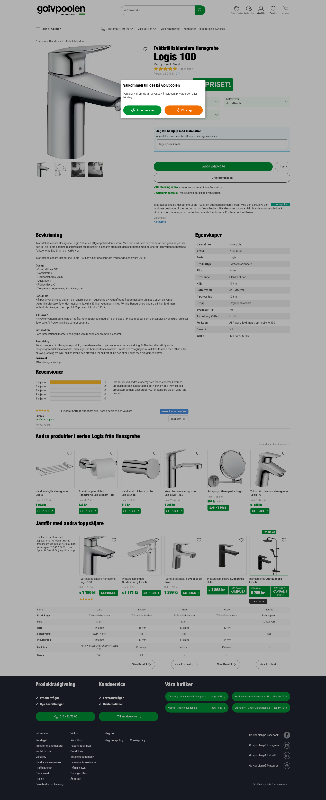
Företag (186, 110)
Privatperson (145, 110)
